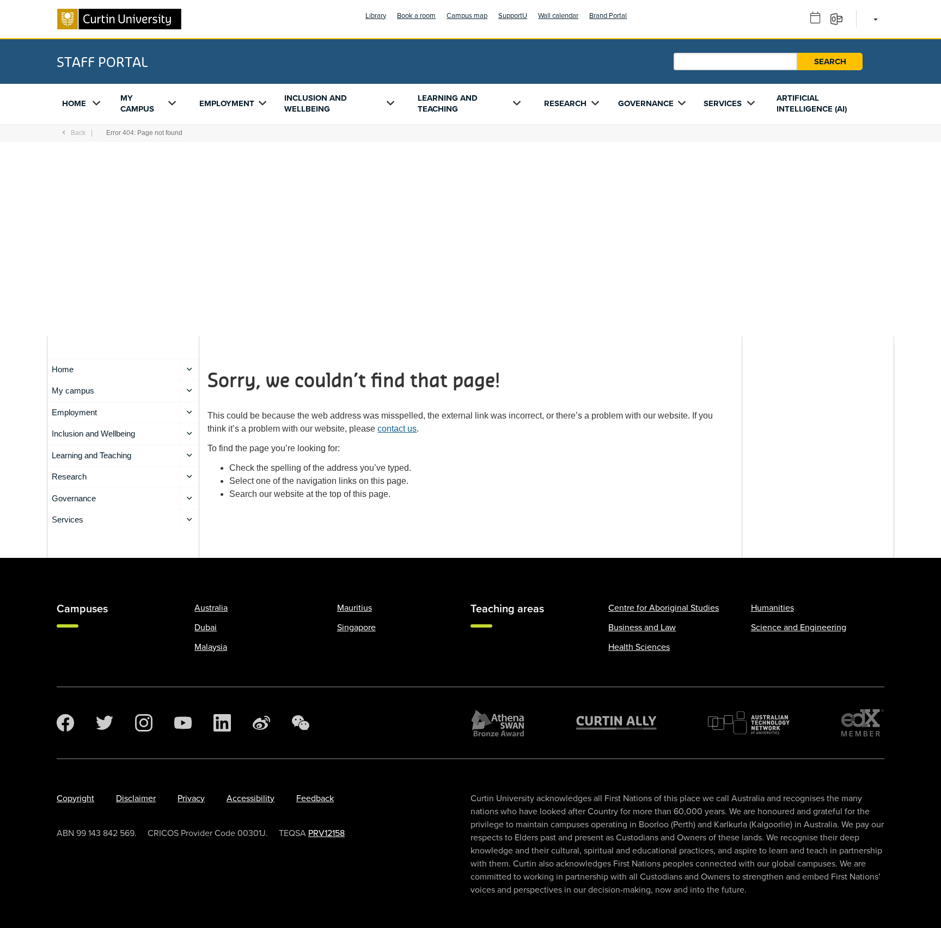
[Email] (840, 18)
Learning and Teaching (448, 103)
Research (565, 103)
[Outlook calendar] (819, 18)
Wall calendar (558, 15)
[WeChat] (300, 723)
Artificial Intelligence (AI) (812, 103)
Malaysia (210, 647)
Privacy (191, 798)
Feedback (315, 798)
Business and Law (642, 627)
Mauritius (354, 608)
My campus (137, 103)
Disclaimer (136, 798)
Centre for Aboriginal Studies (663, 608)
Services (723, 103)
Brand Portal (608, 15)
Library (375, 15)
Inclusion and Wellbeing (315, 103)
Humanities (772, 608)
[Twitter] (104, 723)
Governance (646, 103)
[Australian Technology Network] (749, 722)
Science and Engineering (798, 627)
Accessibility (250, 798)
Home (74, 103)
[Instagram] (143, 723)
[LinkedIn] (222, 723)
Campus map (467, 15)
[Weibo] (261, 723)
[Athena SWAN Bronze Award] (498, 722)
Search (830, 61)
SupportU (512, 15)
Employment (226, 103)
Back (78, 133)
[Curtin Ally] (616, 722)
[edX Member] (862, 722)
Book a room (416, 15)
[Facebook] (65, 723)
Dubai (205, 627)
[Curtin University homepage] (119, 19)
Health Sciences (639, 647)
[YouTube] (183, 723)
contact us (397, 428)
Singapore (356, 627)
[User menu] (873, 19)
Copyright (75, 798)
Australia (211, 608)
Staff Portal (102, 61)
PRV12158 (326, 833)
